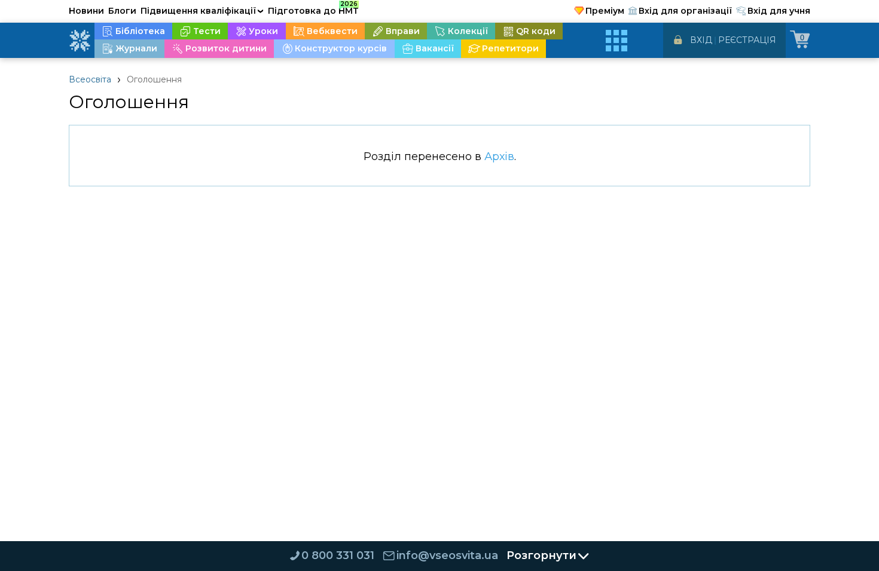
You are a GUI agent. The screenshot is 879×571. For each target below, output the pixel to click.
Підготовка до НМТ (313, 9)
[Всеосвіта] (79, 40)
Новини (86, 10)
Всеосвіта (90, 79)
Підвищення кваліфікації (202, 10)
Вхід (701, 40)
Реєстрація (747, 40)
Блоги (122, 10)
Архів (499, 156)
